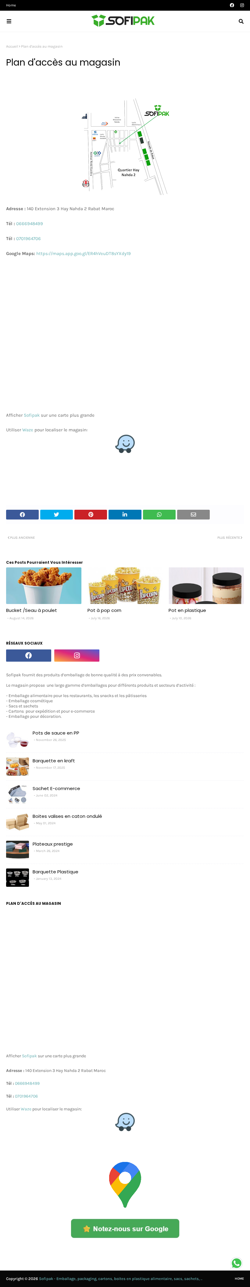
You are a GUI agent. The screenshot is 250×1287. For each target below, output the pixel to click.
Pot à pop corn (104, 610)
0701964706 (28, 238)
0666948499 (29, 223)
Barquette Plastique (55, 871)
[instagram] (241, 5)
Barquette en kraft (54, 760)
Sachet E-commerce (56, 788)
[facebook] (232, 5)
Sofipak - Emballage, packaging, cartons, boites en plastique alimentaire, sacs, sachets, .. (120, 1278)
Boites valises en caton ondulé (67, 816)
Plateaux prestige (53, 844)
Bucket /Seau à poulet (31, 610)
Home (11, 5)
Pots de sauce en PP (56, 733)
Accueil (12, 46)
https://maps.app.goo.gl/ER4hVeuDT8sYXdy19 (83, 253)
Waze (28, 430)
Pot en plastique (187, 610)
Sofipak (32, 415)
